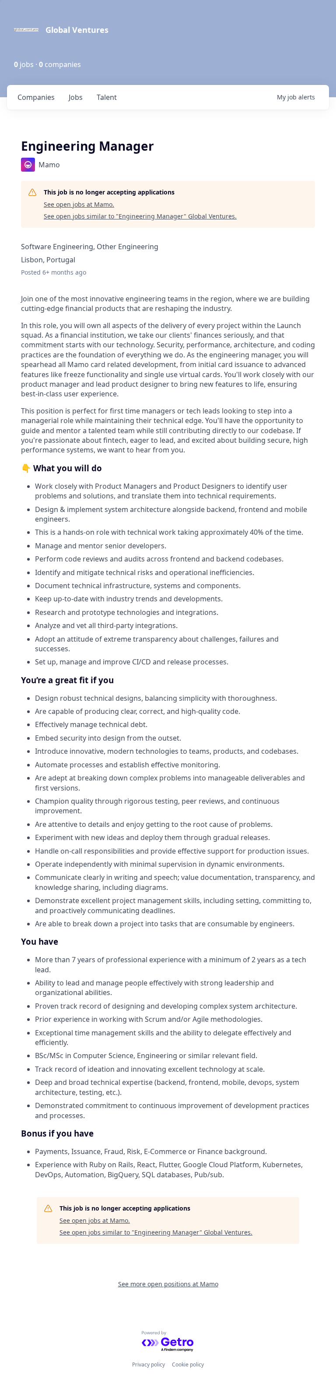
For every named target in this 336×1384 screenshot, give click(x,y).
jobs (76, 97)
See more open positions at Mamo (168, 1284)
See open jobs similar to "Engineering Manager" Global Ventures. (140, 216)
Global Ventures (77, 30)
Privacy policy (148, 1364)
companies (36, 97)
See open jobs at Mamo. (79, 204)
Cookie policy (188, 1364)
